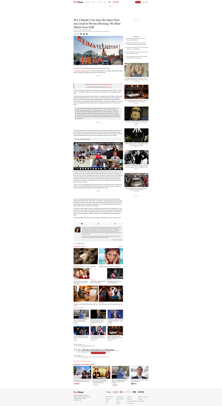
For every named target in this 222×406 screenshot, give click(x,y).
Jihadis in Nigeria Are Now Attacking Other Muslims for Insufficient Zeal (136, 189)
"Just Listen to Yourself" (108, 230)
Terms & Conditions (132, 401)
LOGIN (143, 2)
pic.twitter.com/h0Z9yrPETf (105, 84)
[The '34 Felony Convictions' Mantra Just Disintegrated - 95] (139, 372)
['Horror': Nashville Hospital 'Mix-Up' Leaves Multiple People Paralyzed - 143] (120, 372)
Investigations (119, 396)
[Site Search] (147, 2)
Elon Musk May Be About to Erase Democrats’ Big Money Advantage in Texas (81, 337)
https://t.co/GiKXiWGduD (93, 84)
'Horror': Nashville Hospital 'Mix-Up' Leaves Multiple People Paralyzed (81, 321)
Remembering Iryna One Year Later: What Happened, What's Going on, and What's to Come (136, 79)
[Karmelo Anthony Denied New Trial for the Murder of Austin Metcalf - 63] (82, 372)
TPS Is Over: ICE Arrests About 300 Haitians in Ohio (136, 122)
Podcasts (93, 2)
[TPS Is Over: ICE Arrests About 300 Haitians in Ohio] (136, 113)
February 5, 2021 (108, 87)
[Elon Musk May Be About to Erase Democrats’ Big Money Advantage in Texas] (81, 330)
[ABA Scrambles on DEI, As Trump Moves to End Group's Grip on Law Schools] (136, 135)
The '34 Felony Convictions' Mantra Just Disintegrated (139, 380)
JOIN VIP (138, 2)
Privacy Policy (130, 403)
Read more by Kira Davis (117, 239)
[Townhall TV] (115, 2)
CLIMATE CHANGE (80, 243)
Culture (118, 401)
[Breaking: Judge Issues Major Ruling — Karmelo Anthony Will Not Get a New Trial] (115, 330)
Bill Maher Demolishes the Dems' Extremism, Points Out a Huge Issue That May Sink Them (98, 321)
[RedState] (78, 2)
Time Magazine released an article (81, 70)
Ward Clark (136, 191)
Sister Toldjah (136, 81)
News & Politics (120, 399)
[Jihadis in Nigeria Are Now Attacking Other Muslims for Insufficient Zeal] (136, 179)
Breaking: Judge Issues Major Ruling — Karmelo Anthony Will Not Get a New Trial (115, 337)
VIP (106, 403)
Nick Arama (93, 324)
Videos (99, 2)
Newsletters (141, 401)
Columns (118, 403)
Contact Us (108, 399)
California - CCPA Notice (143, 396)
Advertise (129, 399)
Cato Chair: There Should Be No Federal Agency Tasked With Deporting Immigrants (100, 381)
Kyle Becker (76, 324)
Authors (87, 2)
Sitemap (140, 399)
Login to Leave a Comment (98, 352)
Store (104, 2)
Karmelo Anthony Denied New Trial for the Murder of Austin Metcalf (82, 380)
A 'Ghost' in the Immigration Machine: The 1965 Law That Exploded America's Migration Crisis (136, 166)
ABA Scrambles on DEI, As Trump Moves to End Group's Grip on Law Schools (136, 144)
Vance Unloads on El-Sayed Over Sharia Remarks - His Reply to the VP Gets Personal (98, 337)
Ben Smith (75, 340)
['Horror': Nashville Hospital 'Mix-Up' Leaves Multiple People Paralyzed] (81, 314)
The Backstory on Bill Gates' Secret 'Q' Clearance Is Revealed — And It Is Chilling (115, 321)
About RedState (109, 396)
